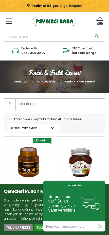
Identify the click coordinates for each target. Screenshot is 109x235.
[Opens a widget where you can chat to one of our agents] (74, 206)
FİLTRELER (27, 104)
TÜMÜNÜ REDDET (18, 227)
